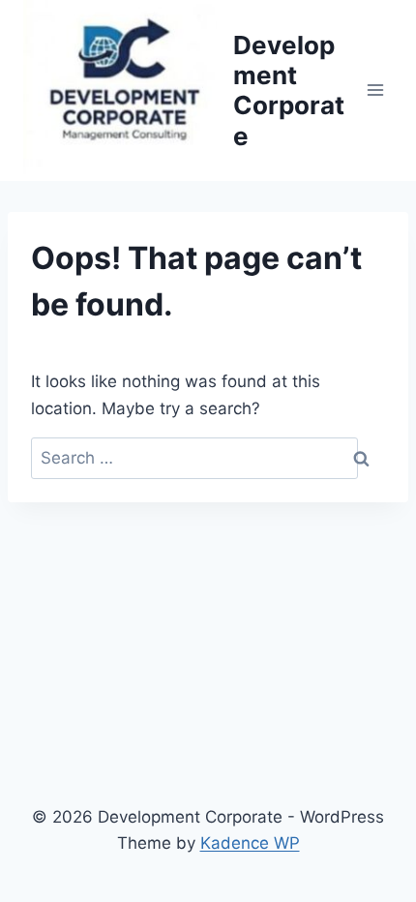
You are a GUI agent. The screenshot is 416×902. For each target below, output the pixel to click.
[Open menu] (375, 90)
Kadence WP (250, 843)
